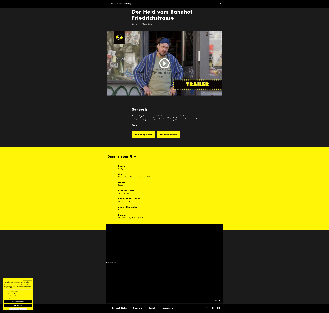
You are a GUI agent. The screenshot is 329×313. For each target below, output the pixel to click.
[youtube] (218, 308)
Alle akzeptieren (18, 305)
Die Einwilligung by (18, 309)
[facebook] (207, 308)
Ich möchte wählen (18, 301)
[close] (220, 3)
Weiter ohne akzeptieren (27, 280)
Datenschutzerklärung (8, 298)
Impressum (168, 308)
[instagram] (213, 308)
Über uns (137, 308)
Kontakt (152, 308)
